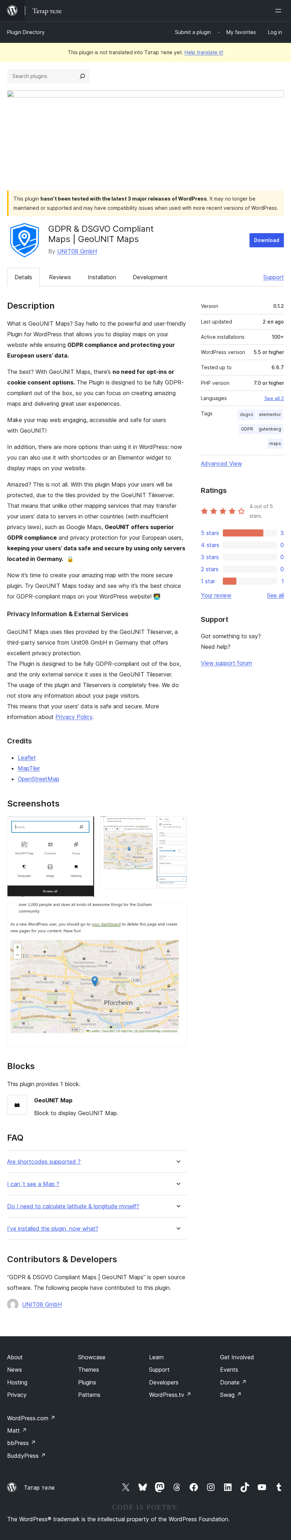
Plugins (87, 1382)
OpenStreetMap (38, 778)
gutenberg (270, 429)
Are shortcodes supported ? (44, 1161)
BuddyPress (26, 1455)
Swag (231, 1394)
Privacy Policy (73, 716)
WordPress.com (31, 1418)
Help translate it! (204, 52)
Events (229, 1369)
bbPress (21, 1442)
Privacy (17, 1394)
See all (275, 595)
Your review (216, 595)
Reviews (60, 277)
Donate (233, 1382)
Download (266, 240)
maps (275, 443)
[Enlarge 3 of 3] (177, 912)
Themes (88, 1369)
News (14, 1369)
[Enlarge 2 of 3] (177, 825)
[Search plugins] (82, 76)
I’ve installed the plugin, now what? (52, 1228)
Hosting (17, 1382)
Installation (102, 277)
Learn (156, 1357)
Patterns (89, 1394)
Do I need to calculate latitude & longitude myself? (73, 1206)
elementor (270, 414)
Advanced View (221, 463)
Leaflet (27, 757)
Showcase (91, 1357)
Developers (164, 1382)
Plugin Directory (26, 32)
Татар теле (39, 1487)
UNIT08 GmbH (77, 251)
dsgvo (246, 414)
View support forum (226, 663)
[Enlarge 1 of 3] (84, 825)
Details (23, 277)
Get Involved (237, 1357)
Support (273, 277)
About (15, 1357)
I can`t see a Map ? (33, 1184)
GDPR (247, 429)
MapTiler (29, 768)
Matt (17, 1430)
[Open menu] (279, 10)
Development (150, 277)
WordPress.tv (170, 1394)
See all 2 (274, 398)
